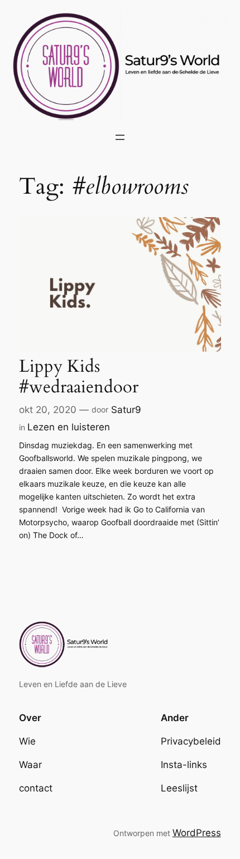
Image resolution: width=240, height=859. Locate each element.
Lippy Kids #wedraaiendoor (78, 377)
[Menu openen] (120, 137)
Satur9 (126, 409)
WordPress (196, 832)
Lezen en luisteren (68, 427)
